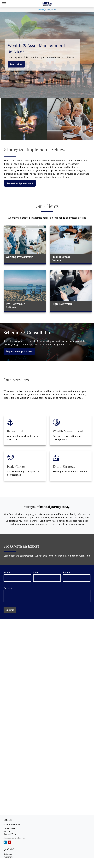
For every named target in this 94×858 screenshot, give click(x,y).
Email (36, 572)
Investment (8, 857)
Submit (10, 609)
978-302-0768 (14, 824)
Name (7, 572)
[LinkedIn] (5, 842)
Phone (66, 572)
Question (8, 588)
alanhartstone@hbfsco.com (14, 838)
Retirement (8, 854)
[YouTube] (9, 842)
